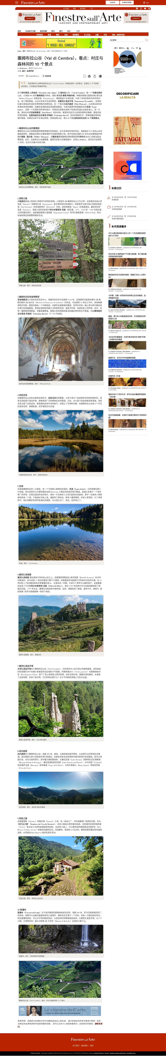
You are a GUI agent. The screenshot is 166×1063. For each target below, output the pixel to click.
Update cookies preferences (118, 1053)
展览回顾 (43, 31)
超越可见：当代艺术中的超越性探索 (122, 358)
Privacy (107, 1053)
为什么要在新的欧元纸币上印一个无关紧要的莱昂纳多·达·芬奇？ (127, 234)
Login (112, 2)
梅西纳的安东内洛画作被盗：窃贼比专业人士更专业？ (127, 276)
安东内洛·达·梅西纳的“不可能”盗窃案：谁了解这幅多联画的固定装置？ (127, 255)
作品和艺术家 (30, 31)
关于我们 (66, 8)
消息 (19, 31)
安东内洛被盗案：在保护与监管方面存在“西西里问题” (127, 416)
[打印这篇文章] (89, 76)
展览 (57, 35)
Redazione (24, 68)
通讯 (74, 8)
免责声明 (30, 71)
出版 (97, 35)
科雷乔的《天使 (114, 376)
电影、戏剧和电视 (118, 35)
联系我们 (83, 8)
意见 (53, 31)
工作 (78, 31)
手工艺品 (87, 35)
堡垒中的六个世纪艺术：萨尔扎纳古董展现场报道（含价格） (127, 395)
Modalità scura (131, 1053)
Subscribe (127, 2)
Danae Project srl (99, 1053)
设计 (69, 31)
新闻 (49, 35)
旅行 (61, 31)
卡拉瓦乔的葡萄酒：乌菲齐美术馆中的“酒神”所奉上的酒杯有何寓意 (127, 338)
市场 (105, 35)
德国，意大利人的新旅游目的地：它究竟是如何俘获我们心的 (127, 317)
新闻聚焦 (76, 35)
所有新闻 (39, 35)
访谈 (66, 35)
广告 (91, 8)
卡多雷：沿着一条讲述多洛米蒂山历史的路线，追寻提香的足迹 (127, 296)
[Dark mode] (100, 77)
